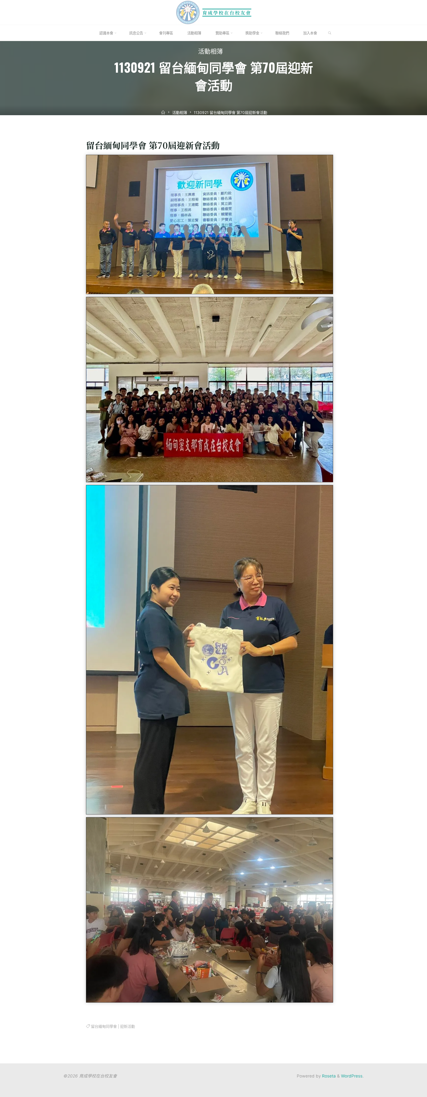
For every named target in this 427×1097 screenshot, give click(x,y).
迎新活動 (127, 1026)
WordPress (352, 1076)
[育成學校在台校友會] (188, 12)
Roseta (328, 1076)
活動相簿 (210, 52)
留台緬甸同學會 (104, 1026)
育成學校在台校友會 (226, 12)
